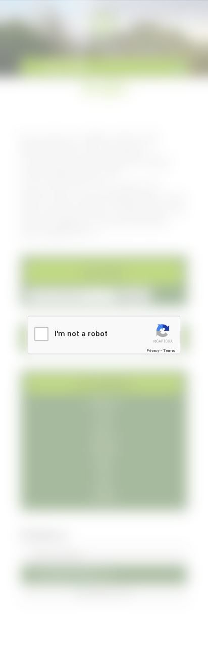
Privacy (153, 350)
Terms (169, 350)
